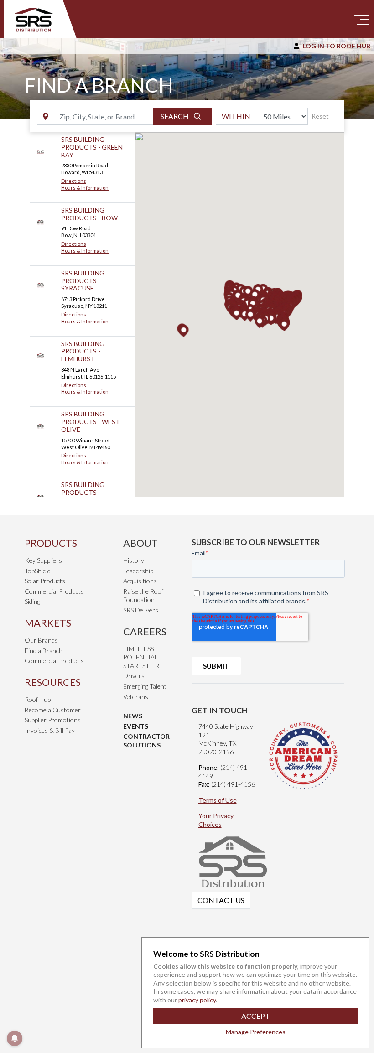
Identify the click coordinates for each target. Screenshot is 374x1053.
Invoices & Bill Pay (50, 730)
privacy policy (196, 1000)
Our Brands (41, 640)
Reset (320, 116)
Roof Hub (38, 699)
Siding (32, 601)
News (132, 716)
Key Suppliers (43, 560)
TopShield (38, 571)
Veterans (135, 696)
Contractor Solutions (146, 740)
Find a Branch (43, 650)
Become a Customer (53, 710)
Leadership (138, 571)
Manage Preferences (256, 1032)
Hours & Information (85, 188)
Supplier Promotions (53, 720)
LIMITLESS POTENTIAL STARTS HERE (143, 657)
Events (135, 726)
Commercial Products (54, 591)
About (140, 543)
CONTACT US (220, 900)
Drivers (134, 676)
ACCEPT (255, 1016)
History (133, 560)
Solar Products (45, 581)
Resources (53, 682)
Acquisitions (140, 581)
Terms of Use (217, 800)
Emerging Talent (144, 686)
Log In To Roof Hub (336, 46)
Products (51, 543)
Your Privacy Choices (216, 820)
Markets (48, 623)
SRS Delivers (140, 610)
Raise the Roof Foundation (143, 595)
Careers (144, 631)
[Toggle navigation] (361, 19)
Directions (73, 181)
